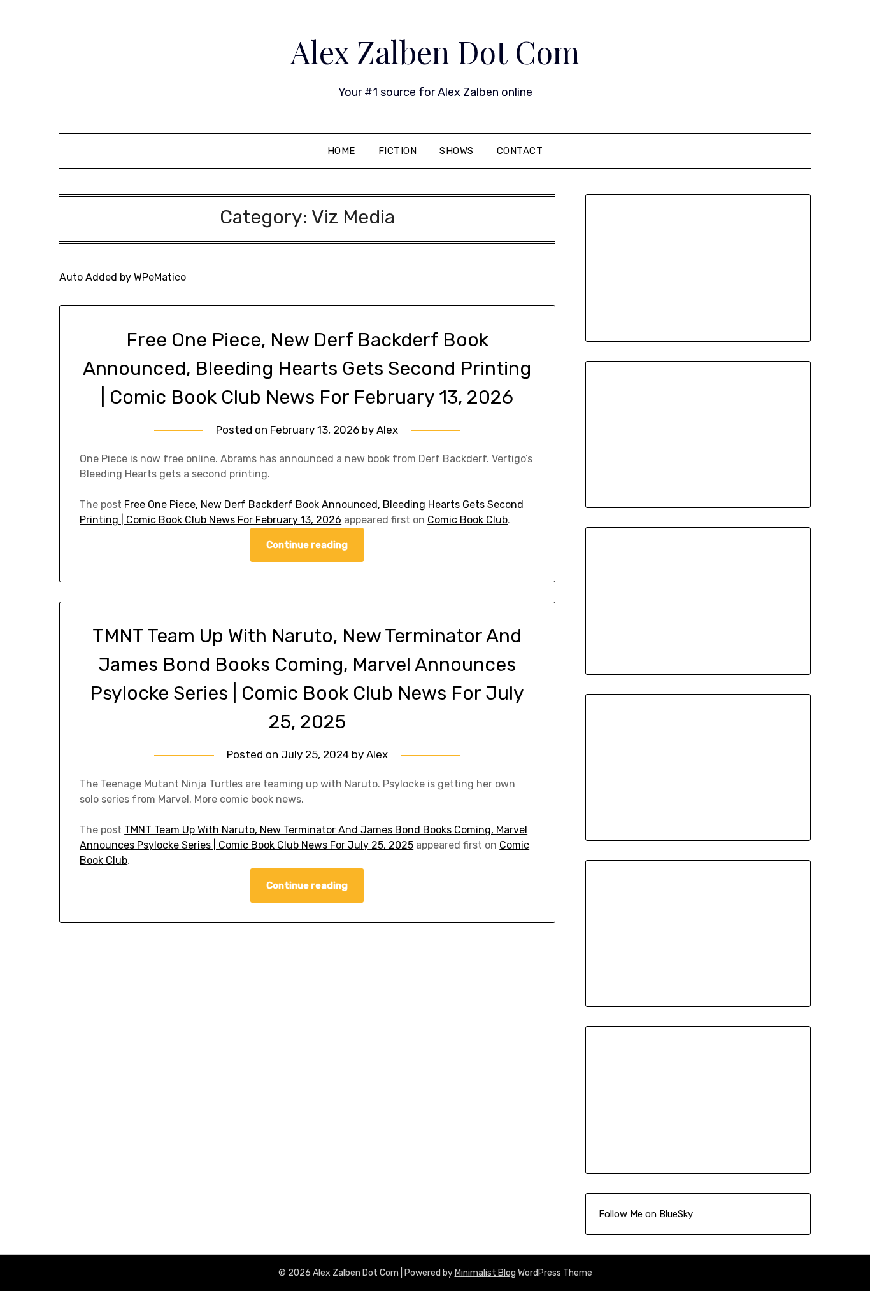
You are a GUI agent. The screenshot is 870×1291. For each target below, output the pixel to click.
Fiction (397, 151)
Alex (387, 429)
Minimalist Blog (485, 1272)
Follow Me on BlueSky (646, 1214)
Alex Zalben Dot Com (435, 51)
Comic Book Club (467, 520)
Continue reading (307, 545)
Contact (520, 151)
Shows (456, 151)
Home (341, 151)
